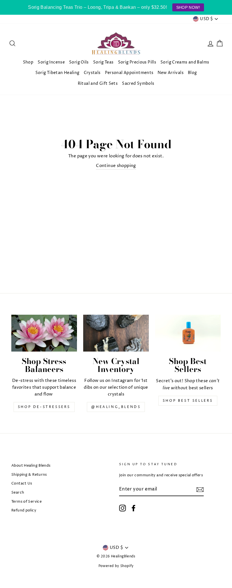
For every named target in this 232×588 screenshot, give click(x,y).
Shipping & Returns (29, 474)
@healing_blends (116, 407)
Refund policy (23, 510)
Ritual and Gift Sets (98, 83)
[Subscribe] (200, 489)
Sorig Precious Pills (137, 62)
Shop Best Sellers (188, 400)
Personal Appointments (129, 72)
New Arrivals (171, 72)
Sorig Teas (103, 62)
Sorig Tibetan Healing (57, 72)
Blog (192, 72)
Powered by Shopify (116, 566)
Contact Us (21, 483)
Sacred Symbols (138, 83)
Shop (28, 62)
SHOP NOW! (188, 7)
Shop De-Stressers (44, 407)
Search (17, 492)
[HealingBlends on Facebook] (133, 508)
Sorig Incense (51, 62)
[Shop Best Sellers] (188, 333)
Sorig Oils (79, 62)
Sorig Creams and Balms (184, 62)
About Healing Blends (31, 465)
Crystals (92, 72)
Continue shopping (116, 166)
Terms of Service (26, 501)
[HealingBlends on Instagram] (122, 508)
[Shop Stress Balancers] (44, 333)
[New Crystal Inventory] (116, 333)
